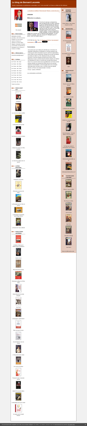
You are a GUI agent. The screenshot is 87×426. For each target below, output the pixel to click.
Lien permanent (55, 40)
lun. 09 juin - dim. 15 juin (16, 70)
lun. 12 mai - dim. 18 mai (17, 79)
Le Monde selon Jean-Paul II (69, 108)
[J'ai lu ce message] (85, 424)
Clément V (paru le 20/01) (68, 189)
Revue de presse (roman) (18, 269)
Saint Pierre (68, 224)
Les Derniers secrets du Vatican (18, 136)
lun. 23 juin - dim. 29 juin (16, 66)
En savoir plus (71, 424)
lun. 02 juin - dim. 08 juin (16, 72)
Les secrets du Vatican (18, 366)
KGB (69, 66)
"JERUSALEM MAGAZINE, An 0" (68, 171)
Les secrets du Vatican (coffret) (18, 113)
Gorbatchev (18, 101)
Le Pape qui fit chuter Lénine (18, 354)
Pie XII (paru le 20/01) (68, 200)
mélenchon (43, 40)
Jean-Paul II (68, 247)
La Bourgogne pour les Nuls (18, 124)
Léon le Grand (69, 212)
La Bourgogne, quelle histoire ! (18, 318)
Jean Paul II (18, 307)
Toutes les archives (16, 84)
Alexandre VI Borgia (69, 235)
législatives (48, 40)
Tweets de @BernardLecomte (68, 251)
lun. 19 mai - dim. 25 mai (17, 77)
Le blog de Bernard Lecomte (26, 2)
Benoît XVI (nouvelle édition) (18, 391)
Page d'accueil (43, 10)
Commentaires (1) (31, 42)
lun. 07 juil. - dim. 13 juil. (16, 61)
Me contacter (18, 29)
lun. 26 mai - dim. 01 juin (16, 75)
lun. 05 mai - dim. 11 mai (16, 81)
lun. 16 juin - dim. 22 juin (16, 68)
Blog (36, 40)
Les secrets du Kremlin (68, 96)
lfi (40, 40)
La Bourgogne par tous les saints (18, 402)
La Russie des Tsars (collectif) (18, 227)
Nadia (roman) (18, 258)
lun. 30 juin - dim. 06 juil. (16, 63)
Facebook (39, 42)
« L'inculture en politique (33, 10)
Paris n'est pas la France (18, 330)
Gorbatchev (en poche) (18, 179)
